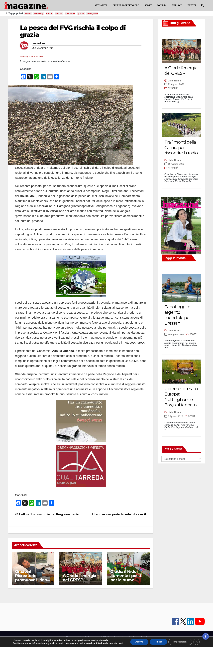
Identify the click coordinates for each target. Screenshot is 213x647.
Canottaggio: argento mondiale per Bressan (177, 315)
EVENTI (192, 5)
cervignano (92, 13)
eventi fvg (38, 13)
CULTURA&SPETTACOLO (126, 5)
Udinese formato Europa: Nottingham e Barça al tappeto (181, 397)
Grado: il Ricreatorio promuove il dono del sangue (32, 577)
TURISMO (177, 5)
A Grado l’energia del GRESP (79, 577)
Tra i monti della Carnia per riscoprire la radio (181, 147)
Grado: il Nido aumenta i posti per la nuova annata (125, 577)
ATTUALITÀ (101, 5)
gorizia (81, 13)
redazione (39, 43)
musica (58, 13)
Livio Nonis (174, 80)
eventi (28, 13)
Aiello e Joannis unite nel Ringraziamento (48, 514)
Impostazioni (180, 641)
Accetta (139, 641)
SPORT (148, 5)
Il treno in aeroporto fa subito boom (118, 514)
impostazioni (116, 643)
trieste (49, 13)
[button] (202, 5)
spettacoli (70, 13)
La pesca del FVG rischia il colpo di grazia (73, 31)
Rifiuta (158, 641)
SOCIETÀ (162, 5)
